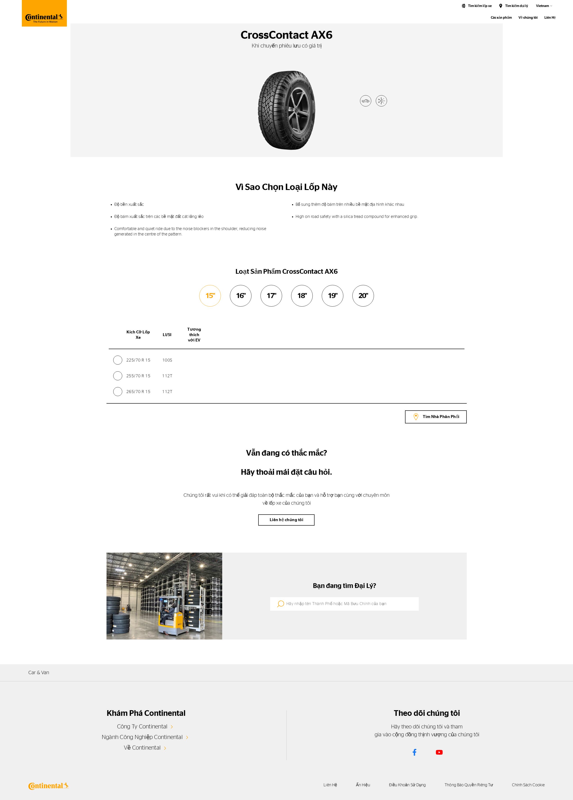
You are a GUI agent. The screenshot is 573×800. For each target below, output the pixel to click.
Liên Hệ (550, 17)
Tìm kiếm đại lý (516, 6)
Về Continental (142, 748)
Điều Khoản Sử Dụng (407, 785)
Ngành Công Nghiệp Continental (142, 737)
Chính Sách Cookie (528, 785)
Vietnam (542, 6)
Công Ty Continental (142, 727)
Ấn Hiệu (363, 785)
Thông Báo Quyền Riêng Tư (469, 785)
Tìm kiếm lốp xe (480, 6)
